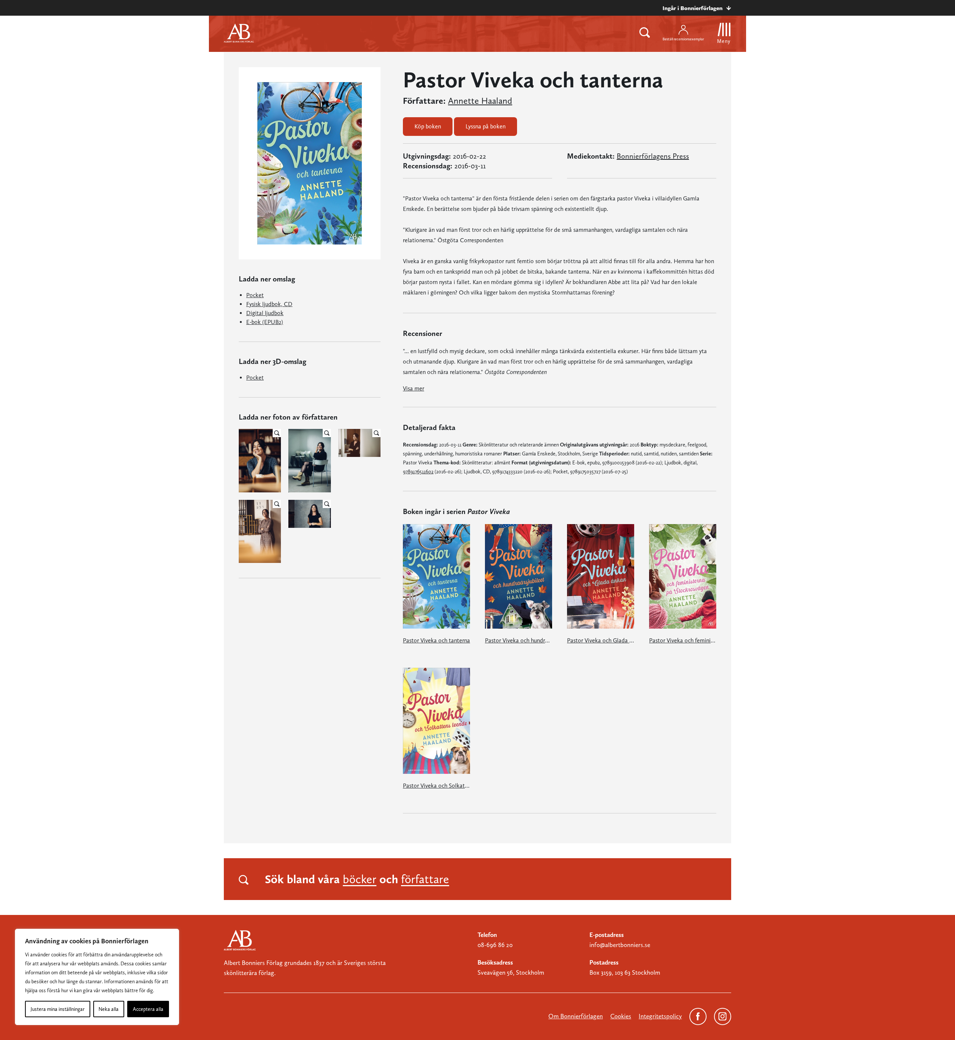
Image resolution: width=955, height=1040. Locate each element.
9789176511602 (418, 471)
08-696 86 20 (495, 945)
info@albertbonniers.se (619, 945)
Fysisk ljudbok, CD (269, 304)
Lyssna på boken (485, 126)
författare (425, 879)
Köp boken (427, 126)
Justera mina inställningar (58, 1009)
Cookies (620, 1016)
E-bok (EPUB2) (264, 322)
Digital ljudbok (265, 313)
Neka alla (108, 1009)
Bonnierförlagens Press (653, 156)
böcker (359, 879)
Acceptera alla (148, 1009)
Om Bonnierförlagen (575, 1016)
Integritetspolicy (660, 1016)
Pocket (255, 295)
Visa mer (413, 388)
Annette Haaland (480, 101)
